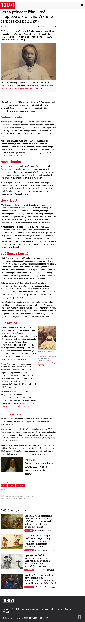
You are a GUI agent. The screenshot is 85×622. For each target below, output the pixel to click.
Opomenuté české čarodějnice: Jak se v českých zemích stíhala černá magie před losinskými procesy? (37, 561)
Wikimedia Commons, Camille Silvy (11, 498)
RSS (17, 609)
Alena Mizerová (40, 587)
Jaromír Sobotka (41, 550)
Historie (29, 530)
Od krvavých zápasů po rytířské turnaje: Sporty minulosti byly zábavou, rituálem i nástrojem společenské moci (37, 541)
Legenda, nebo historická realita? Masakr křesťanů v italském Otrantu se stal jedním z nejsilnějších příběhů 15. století (39, 521)
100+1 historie (5, 491)
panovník (20, 485)
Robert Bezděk (40, 530)
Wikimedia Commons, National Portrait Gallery (15, 496)
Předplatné (8, 609)
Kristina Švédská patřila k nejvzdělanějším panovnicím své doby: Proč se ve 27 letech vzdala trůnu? (40, 579)
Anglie (11, 485)
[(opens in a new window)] (79, 613)
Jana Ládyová (42, 26)
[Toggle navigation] (82, 5)
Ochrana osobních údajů (52, 609)
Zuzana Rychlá (40, 570)
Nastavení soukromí (30, 609)
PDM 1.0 (31, 496)
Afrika (4, 485)
